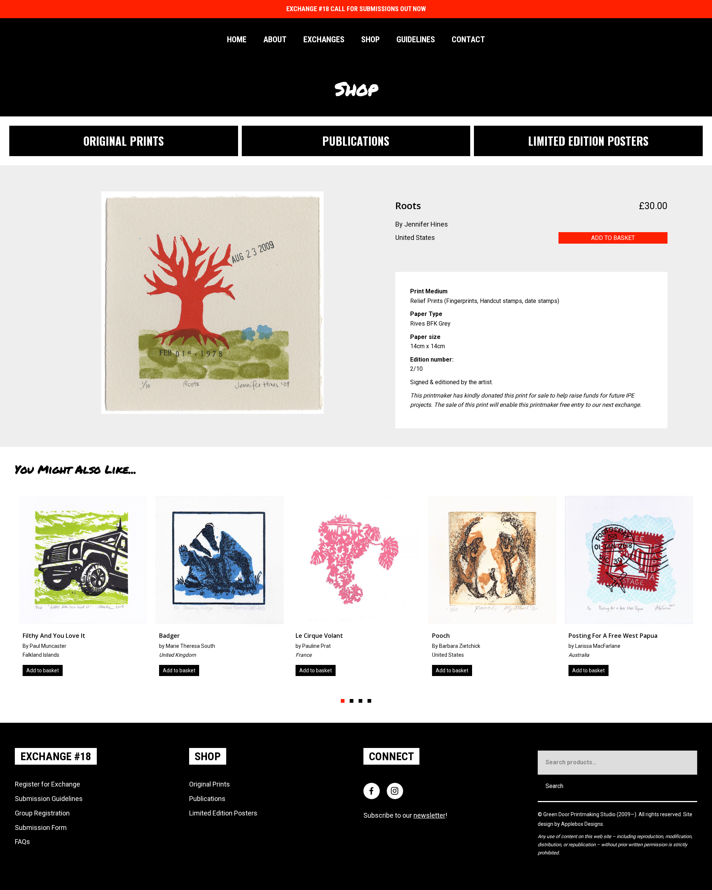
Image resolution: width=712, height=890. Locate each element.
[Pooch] (356, 588)
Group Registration (42, 813)
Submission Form (41, 827)
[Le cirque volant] (219, 588)
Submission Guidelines (49, 798)
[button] (342, 701)
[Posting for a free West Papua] (492, 588)
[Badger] (83, 588)
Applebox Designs (582, 824)
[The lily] (629, 588)
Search (554, 786)
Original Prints (209, 784)
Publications (207, 798)
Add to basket (613, 237)
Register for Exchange (47, 784)
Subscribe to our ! (405, 815)
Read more (585, 670)
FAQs (22, 842)
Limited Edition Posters (223, 813)
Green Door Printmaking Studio (580, 814)
